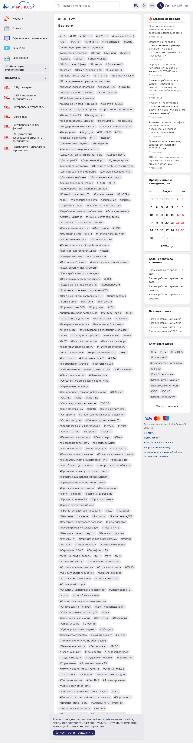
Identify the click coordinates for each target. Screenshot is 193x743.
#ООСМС (65, 397)
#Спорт (64, 595)
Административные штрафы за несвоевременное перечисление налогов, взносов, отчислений (167, 127)
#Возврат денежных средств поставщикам (85, 81)
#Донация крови (118, 160)
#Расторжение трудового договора (81, 522)
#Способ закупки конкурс (75, 606)
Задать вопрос (151, 437)
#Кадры (104, 250)
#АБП (63, 41)
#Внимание (100, 75)
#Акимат (75, 41)
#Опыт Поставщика (71, 409)
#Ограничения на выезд (74, 386)
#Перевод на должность (74, 442)
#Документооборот (92, 160)
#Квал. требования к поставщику (79, 273)
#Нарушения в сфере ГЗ (101, 352)
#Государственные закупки (115, 126)
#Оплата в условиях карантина (78, 403)
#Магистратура (102, 318)
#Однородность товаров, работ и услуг (83, 392)
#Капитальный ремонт (73, 262)
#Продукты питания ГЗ (73, 499)
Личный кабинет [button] (176, 5)
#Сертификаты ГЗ (97, 550)
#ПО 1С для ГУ (118, 448)
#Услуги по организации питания (79, 668)
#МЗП (63, 335)
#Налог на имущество (84, 341)
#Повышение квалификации (76, 454)
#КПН (110, 307)
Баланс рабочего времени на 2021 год (166, 288)
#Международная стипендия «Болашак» (104, 329)
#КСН (129, 313)
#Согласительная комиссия (76, 567)
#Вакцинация (114, 70)
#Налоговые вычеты (71, 352)
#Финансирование (114, 680)
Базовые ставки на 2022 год (165, 322)
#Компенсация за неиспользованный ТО (84, 290)
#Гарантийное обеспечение (116, 109)
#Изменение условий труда (102, 216)
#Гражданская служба (73, 137)
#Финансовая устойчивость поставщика (84, 691)
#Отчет (122, 426)
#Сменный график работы (75, 555)
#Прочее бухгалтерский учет (77, 505)
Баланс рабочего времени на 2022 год (166, 280)
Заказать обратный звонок (158, 442)
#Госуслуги (86, 132)
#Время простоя (107, 92)
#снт (108, 555)
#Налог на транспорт (113, 341)
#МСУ (63, 341)
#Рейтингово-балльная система (98, 539)
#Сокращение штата (109, 567)
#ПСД (108, 510)
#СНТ (118, 555)
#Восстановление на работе (76, 92)
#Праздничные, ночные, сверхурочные (82, 482)
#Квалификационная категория (78, 267)
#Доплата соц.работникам (115, 171)
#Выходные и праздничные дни (78, 103)
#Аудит (95, 53)
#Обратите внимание (72, 375)
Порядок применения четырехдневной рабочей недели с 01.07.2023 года (164, 68)
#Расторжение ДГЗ (120, 516)
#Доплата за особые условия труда (112, 166)
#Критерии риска (111, 313)
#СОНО (129, 567)
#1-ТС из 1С (86, 36)
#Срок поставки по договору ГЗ (79, 612)
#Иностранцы (101, 228)
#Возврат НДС (106, 87)
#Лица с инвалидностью (74, 318)
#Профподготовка (102, 499)
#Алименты (91, 41)
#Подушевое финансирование (115, 454)
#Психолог (122, 510)
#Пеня (118, 437)
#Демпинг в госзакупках (74, 143)
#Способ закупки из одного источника (83, 601)
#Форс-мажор (122, 697)
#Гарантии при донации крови (78, 109)
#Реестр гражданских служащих (79, 527)
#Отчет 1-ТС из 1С (70, 431)
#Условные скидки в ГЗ (93, 663)
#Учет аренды (68, 674)
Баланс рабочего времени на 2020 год (166, 296)
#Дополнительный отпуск (105, 177)
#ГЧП (93, 137)
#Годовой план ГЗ (70, 115)
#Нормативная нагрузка (74, 363)
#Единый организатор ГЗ (75, 194)
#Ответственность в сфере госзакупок (101, 414)
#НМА (112, 358)
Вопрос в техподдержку (157, 447)
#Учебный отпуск (113, 668)
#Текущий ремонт (101, 635)
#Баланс (125, 53)
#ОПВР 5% (92, 397)
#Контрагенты (68, 301)
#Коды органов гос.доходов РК (78, 284)
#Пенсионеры (102, 437)
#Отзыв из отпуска (71, 420)
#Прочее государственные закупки (80, 510)
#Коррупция (96, 307)
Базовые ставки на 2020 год (165, 331)
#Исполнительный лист (110, 233)
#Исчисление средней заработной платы (84, 245)
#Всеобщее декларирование (77, 98)
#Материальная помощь (74, 324)
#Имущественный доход (74, 228)
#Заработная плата (71, 205)
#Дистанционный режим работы (79, 149)
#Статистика (101, 618)
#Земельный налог (71, 216)
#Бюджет (65, 70)
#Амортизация (110, 41)
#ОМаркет (116, 392)
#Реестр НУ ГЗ (110, 527)
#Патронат (89, 431)
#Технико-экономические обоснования (83, 640)
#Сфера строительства (73, 635)
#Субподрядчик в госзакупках (78, 629)
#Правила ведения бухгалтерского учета (84, 471)
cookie (106, 719)
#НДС (123, 352)
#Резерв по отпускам (111, 533)
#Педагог (106, 431)
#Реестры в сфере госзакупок (77, 533)
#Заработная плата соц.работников (81, 211)
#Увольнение (124, 657)
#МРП (127, 335)
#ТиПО (114, 646)
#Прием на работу (70, 493)
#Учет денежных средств (111, 674)
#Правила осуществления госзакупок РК (84, 476)
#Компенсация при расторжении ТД (81, 296)
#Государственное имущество (77, 126)
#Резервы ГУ (67, 539)
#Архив (127, 41)
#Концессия (104, 301)
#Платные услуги (96, 448)
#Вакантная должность (88, 70)
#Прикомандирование (98, 493)
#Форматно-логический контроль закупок (85, 697)
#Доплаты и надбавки (73, 177)
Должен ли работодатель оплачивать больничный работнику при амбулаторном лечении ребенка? (167, 108)
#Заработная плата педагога (104, 205)
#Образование (122, 369)
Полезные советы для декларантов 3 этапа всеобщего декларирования (165, 29)
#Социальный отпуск (72, 584)
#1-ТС (73, 36)
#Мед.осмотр (68, 329)
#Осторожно (67, 414)
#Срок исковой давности (109, 606)
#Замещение (108, 200)
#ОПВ (78, 397)
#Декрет (105, 137)
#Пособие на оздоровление (76, 465)
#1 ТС (63, 36)
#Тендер (120, 635)
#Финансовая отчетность (75, 685)
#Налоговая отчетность (111, 346)
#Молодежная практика (85, 335)
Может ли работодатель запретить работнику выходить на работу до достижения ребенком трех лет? (165, 87)
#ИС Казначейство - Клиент (76, 233)
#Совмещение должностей (103, 561)
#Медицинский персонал (108, 324)
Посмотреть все (167, 406)
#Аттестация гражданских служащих (81, 47)
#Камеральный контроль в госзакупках (83, 256)
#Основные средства (112, 409)
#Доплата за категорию (74, 166)
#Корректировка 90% (72, 307)
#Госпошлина (105, 120)
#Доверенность (115, 154)
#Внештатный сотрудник (74, 75)
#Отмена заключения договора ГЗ (80, 426)
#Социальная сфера (109, 572)
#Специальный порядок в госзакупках (82, 589)
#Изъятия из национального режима (81, 222)
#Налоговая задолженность (76, 346)
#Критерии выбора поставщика (78, 313)
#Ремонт (126, 539)
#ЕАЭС (101, 183)
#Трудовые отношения (99, 657)
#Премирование (107, 488)
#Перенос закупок (104, 442)
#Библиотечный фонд (73, 64)
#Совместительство (71, 561)
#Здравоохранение (117, 211)
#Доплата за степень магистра (78, 171)
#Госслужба (125, 120)
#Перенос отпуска (71, 448)
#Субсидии (106, 629)
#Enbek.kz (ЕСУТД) (123, 36)
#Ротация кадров (85, 544)
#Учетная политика (71, 680)
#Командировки (110, 284)
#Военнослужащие (122, 75)
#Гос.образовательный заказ (76, 120)
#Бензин (79, 58)
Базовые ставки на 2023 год (165, 319)
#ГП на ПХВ (104, 132)
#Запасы (125, 200)
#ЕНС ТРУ (123, 194)
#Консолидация (116, 296)
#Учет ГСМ (86, 674)
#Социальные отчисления (75, 578)
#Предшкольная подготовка (77, 488)
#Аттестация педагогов (73, 53)
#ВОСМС (124, 87)
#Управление (68, 663)
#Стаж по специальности (75, 618)
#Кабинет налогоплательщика (78, 250)
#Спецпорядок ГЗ (119, 589)
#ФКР (115, 691)
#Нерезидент (67, 358)
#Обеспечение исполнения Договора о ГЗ (85, 369)
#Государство (68, 132)
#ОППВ (104, 403)
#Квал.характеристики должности (80, 279)
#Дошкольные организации (76, 183)
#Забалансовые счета (84, 200)
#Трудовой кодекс (71, 657)
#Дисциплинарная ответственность (81, 154)
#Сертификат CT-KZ (71, 550)
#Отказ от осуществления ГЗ (102, 420)
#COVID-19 (102, 36)
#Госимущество (94, 115)
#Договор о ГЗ (68, 160)
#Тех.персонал (97, 646)
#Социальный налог (107, 578)
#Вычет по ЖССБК (112, 103)
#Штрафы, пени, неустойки (107, 702)
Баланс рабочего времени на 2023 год (166, 272)
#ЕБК (112, 183)
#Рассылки (98, 516)
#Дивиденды (100, 143)
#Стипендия (120, 618)
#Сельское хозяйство (112, 544)
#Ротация (65, 544)
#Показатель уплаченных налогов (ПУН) (83, 459)
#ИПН (116, 228)
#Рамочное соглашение (74, 516)
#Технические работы (72, 646)
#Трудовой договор (116, 652)
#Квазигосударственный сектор (109, 262)
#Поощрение (119, 459)
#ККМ (107, 279)
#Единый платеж (103, 194)
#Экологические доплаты (75, 708)
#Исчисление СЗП (101, 239)
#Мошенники (111, 335)
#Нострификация (102, 363)
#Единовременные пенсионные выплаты (84, 188)
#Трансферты (93, 652)
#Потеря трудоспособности (113, 465)
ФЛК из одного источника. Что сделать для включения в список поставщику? (167, 160)
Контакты (149, 432)
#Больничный (114, 64)
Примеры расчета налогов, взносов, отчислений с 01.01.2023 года (165, 145)
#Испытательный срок (73, 239)
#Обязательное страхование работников (84, 380)
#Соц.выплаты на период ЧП (77, 572)
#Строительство (69, 623)
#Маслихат (121, 318)
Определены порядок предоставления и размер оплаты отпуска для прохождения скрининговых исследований (166, 48)
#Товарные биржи (70, 652)
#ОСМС (91, 409)
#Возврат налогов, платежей (77, 87)
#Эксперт (99, 708)
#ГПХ (118, 132)
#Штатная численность (73, 702)
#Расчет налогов (116, 522)
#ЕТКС (63, 200)
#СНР (97, 555)
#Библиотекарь (97, 58)
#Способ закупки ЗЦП (86, 595)
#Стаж (105, 612)
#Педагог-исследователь (75, 437)
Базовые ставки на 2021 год (165, 327)
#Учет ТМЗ (93, 680)
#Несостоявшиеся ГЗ (91, 358)
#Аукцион (110, 53)
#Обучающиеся (98, 375)
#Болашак (96, 64)
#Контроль (86, 301)
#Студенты (89, 623)
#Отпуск (109, 426)
